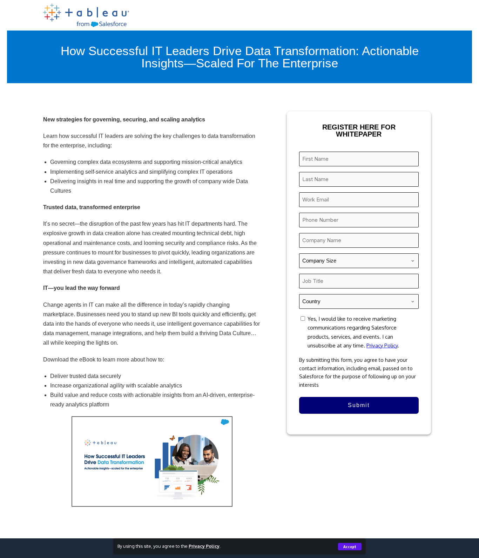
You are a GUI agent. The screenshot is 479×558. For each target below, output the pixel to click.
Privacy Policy (204, 546)
